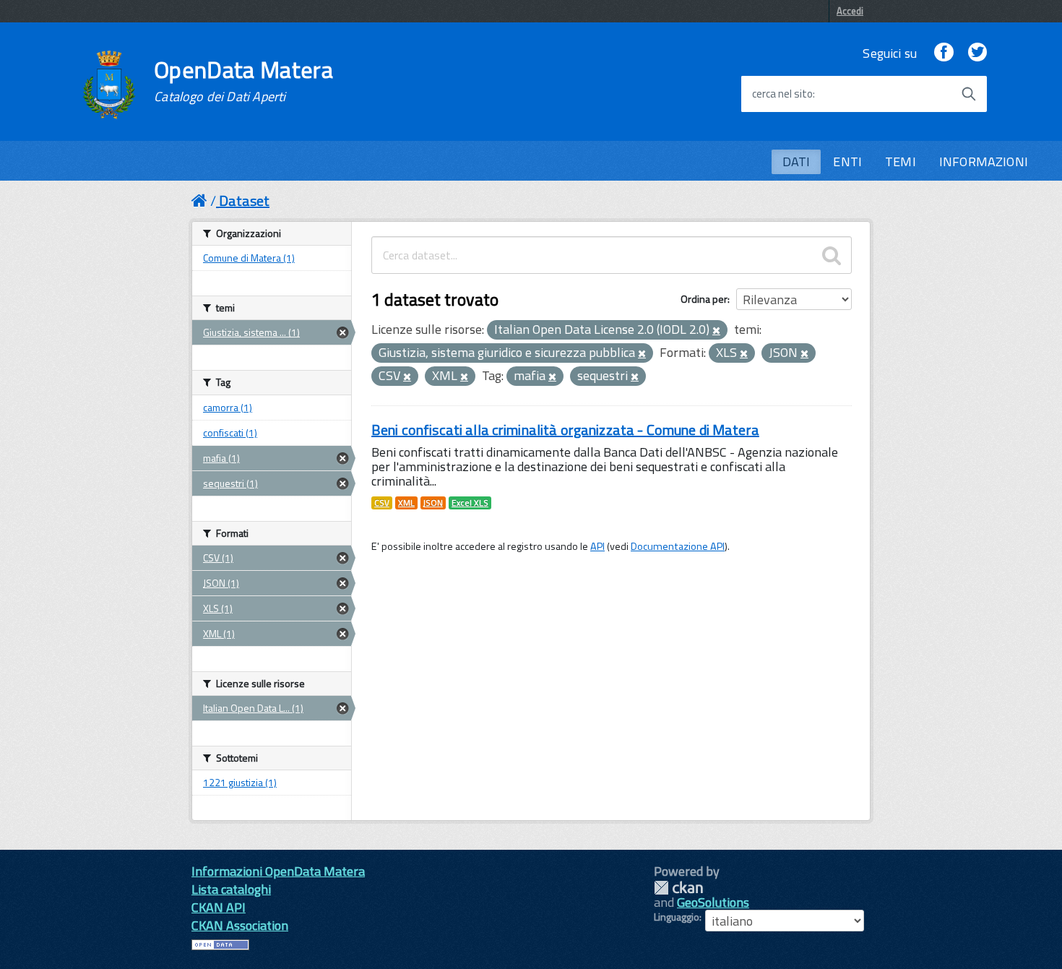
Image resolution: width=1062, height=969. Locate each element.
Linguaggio (676, 917)
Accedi (850, 11)
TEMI (900, 161)
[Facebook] (943, 53)
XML (406, 502)
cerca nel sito (782, 94)
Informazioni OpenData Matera (278, 871)
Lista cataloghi (231, 889)
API (597, 546)
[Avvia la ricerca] (969, 94)
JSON (433, 502)
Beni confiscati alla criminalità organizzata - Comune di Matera (565, 429)
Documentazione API (678, 546)
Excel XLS (470, 502)
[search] (831, 255)
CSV (381, 502)
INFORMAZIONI (983, 161)
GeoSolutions (713, 902)
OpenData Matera (243, 81)
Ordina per (704, 298)
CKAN (678, 887)
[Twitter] (977, 53)
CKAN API (218, 907)
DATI (796, 161)
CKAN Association (239, 925)
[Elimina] (716, 331)
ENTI (847, 161)
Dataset (244, 200)
